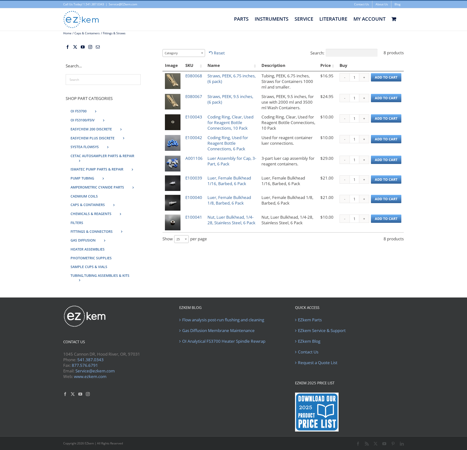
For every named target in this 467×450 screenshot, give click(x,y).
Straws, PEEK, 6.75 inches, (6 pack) (231, 78)
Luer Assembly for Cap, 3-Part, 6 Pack (231, 161)
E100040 (193, 197)
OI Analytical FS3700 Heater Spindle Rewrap (223, 341)
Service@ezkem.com (95, 371)
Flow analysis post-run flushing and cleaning (223, 320)
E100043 (193, 117)
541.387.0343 (90, 359)
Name (213, 65)
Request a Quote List (317, 362)
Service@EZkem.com (123, 4)
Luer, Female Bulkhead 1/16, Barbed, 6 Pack (229, 180)
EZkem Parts (310, 320)
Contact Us (308, 352)
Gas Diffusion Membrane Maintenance (218, 330)
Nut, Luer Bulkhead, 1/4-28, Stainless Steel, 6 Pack (231, 219)
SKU (189, 65)
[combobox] (183, 53)
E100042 (193, 137)
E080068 (193, 76)
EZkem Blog (309, 341)
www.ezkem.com (90, 376)
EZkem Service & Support (322, 330)
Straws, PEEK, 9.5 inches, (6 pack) (230, 99)
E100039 (193, 178)
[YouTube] (83, 47)
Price (325, 65)
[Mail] (98, 47)
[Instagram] (90, 47)
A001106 (194, 158)
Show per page (184, 238)
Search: (317, 53)
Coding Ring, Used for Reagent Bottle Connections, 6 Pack (227, 143)
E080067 (193, 96)
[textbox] (173, 53)
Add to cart (386, 77)
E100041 (193, 217)
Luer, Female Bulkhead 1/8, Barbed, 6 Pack (229, 200)
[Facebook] (68, 47)
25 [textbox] (178, 239)
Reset (219, 53)
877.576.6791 (85, 365)
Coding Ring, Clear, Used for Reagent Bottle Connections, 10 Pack (230, 122)
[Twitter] (75, 47)
